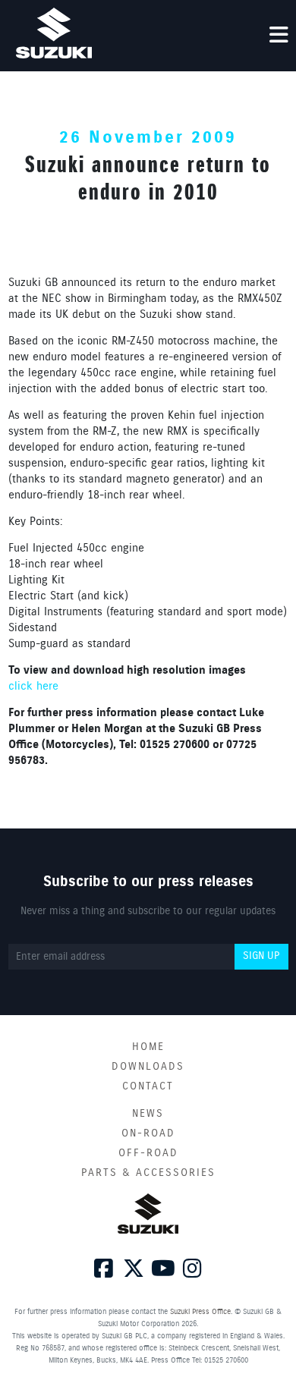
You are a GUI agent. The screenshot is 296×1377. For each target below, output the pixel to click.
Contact (148, 1086)
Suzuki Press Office (200, 1311)
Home (148, 1047)
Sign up (261, 956)
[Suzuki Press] (53, 33)
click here (33, 686)
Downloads (148, 1067)
